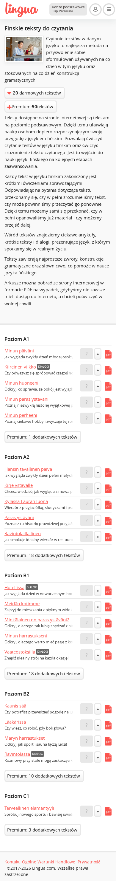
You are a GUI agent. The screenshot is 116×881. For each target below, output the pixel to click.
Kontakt (12, 862)
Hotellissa (14, 587)
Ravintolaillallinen (22, 533)
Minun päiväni (19, 351)
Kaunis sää (15, 706)
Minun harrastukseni (25, 636)
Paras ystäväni (19, 517)
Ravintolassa (17, 754)
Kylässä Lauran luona (26, 501)
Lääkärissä (15, 722)
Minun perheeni (20, 415)
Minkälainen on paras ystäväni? (36, 620)
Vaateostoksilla (19, 652)
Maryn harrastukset (24, 738)
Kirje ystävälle (18, 485)
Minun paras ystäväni (26, 399)
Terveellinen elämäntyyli (29, 808)
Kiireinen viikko (20, 367)
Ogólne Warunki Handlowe (48, 862)
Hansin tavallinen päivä (28, 469)
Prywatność (89, 862)
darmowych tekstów (37, 93)
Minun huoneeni (21, 383)
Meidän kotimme (22, 603)
